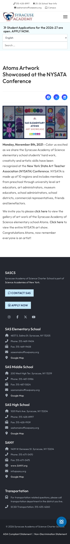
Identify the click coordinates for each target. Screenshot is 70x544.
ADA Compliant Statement (17, 534)
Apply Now (19, 305)
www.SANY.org (19, 465)
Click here (56, 222)
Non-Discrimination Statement (50, 534)
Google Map (17, 357)
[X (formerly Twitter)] (56, 97)
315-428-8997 (23, 3)
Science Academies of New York (22, 282)
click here (40, 211)
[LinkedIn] (64, 97)
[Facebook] (48, 97)
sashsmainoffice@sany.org (29, 7)
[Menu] (65, 16)
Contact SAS (21, 293)
